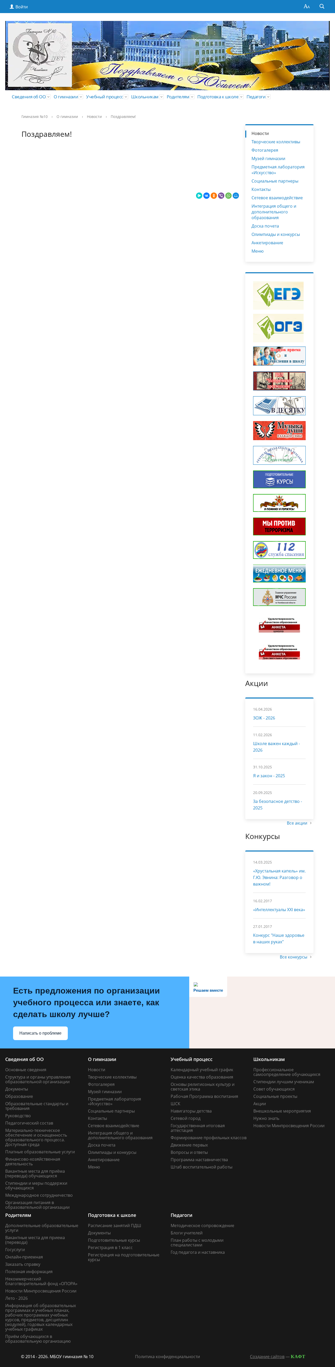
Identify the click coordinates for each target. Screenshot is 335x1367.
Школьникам (145, 97)
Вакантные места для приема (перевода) (35, 1240)
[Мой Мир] (236, 195)
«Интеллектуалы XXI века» (279, 909)
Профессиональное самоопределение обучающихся (286, 1072)
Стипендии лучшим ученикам (283, 1082)
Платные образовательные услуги (40, 1152)
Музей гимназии (268, 158)
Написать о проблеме (40, 1033)
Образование (19, 1096)
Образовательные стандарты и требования (36, 1106)
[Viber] (221, 195)
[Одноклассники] (214, 195)
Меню (258, 251)
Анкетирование (267, 243)
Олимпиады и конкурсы (276, 234)
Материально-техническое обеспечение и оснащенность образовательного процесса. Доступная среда (36, 1137)
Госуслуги (15, 1249)
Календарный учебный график (202, 1070)
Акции (259, 1104)
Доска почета (265, 226)
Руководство (18, 1116)
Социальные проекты (275, 1096)
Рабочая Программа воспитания (204, 1096)
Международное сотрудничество (39, 1195)
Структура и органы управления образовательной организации (38, 1079)
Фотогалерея (265, 150)
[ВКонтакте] (206, 195)
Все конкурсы (294, 957)
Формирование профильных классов (209, 1138)
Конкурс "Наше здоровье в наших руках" (278, 938)
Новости (94, 116)
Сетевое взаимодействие (277, 198)
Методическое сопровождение (202, 1225)
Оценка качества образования (202, 1077)
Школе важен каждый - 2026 (276, 747)
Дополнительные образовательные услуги (41, 1228)
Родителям (178, 97)
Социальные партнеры (275, 181)
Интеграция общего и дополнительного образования (274, 211)
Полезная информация (29, 1271)
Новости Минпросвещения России (289, 1125)
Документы (16, 1089)
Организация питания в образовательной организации (37, 1205)
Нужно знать (266, 1118)
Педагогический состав (29, 1123)
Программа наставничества (199, 1159)
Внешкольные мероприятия (282, 1111)
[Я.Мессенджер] (199, 195)
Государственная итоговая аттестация (198, 1128)
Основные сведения (25, 1070)
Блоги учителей (187, 1233)
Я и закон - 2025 (269, 776)
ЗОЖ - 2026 (264, 718)
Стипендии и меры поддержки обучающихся (36, 1185)
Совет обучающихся (274, 1089)
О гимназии (66, 97)
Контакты (261, 189)
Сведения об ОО (29, 97)
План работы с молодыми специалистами (197, 1242)
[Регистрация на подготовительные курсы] (279, 479)
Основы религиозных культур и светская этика (202, 1086)
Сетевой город (185, 1118)
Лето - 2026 (16, 1298)
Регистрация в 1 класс (110, 1247)
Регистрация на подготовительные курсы (123, 1257)
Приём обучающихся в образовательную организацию (38, 1339)
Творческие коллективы (276, 142)
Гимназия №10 (34, 116)
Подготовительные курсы (114, 1240)
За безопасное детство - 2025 (277, 804)
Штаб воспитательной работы (201, 1167)
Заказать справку (22, 1264)
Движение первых (189, 1145)
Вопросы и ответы (189, 1152)
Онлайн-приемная (24, 1257)
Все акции (297, 823)
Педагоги (256, 97)
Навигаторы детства (191, 1111)
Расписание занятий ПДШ (114, 1225)
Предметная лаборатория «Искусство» (278, 169)
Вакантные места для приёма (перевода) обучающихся (35, 1173)
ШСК (175, 1104)
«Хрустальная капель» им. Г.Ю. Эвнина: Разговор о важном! (279, 877)
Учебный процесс (104, 97)
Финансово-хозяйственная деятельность (32, 1161)
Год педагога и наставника (198, 1252)
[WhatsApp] (228, 195)
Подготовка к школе (217, 97)
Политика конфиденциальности (167, 1356)
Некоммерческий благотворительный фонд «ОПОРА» (41, 1281)
